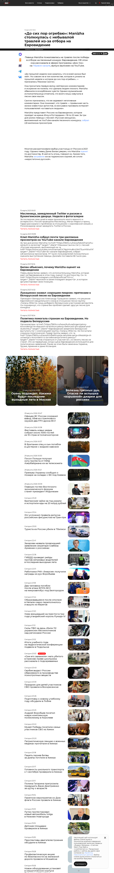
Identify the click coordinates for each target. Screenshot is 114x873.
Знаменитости (29, 49)
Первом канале (41, 65)
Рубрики (60, 3)
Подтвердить (80, 864)
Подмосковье (49, 3)
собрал (85, 120)
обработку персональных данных (83, 854)
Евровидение (39, 49)
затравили (39, 156)
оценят (84, 151)
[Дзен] (100, 53)
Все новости (29, 3)
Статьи (39, 3)
